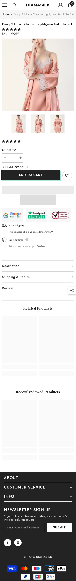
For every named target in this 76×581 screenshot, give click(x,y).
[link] (19, 366)
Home (5, 14)
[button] (12, 29)
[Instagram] (18, 542)
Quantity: (9, 150)
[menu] (4, 5)
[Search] (14, 5)
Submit (59, 527)
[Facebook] (7, 542)
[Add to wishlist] (67, 175)
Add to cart (31, 175)
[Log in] (60, 5)
